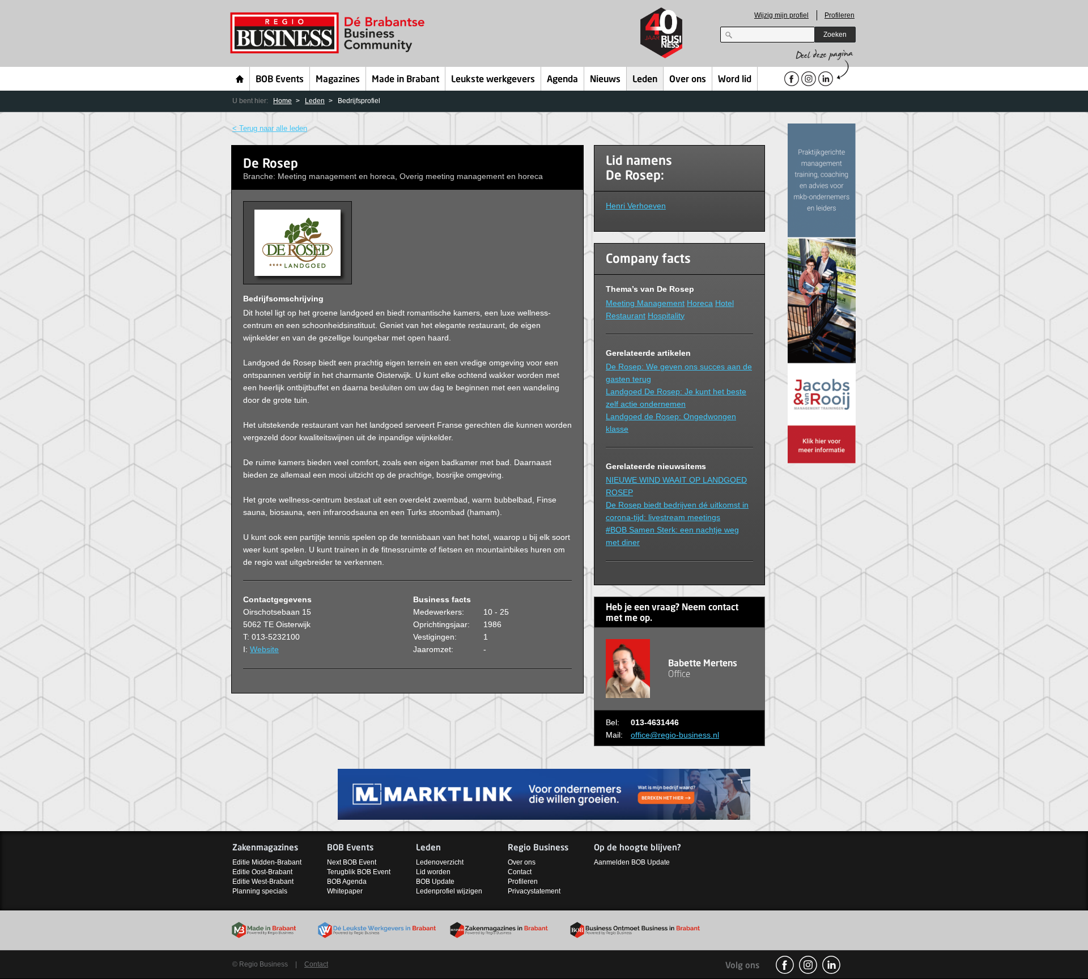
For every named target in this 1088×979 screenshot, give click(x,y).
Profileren (839, 15)
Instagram (808, 965)
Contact (520, 872)
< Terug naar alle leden (269, 128)
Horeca (700, 303)
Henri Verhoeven (636, 205)
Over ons (687, 79)
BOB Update (435, 882)
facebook (785, 965)
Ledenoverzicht (440, 862)
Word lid (734, 79)
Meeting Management (645, 303)
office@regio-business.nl (675, 734)
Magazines (338, 79)
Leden (644, 79)
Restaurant (625, 315)
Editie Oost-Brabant (262, 872)
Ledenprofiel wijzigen (449, 891)
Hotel (724, 303)
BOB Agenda (347, 882)
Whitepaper (345, 891)
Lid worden (433, 872)
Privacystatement (534, 891)
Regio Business (329, 33)
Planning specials (259, 891)
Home (240, 79)
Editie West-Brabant (263, 882)
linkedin (831, 965)
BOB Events (280, 79)
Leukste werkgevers (493, 79)
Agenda (562, 79)
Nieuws (605, 79)
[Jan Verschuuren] (822, 292)
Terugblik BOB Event (358, 872)
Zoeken (835, 35)
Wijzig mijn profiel (781, 15)
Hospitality (666, 315)
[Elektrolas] (544, 793)
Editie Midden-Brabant (266, 862)
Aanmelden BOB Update (632, 862)
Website (264, 649)
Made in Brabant (405, 79)
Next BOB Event (351, 862)
